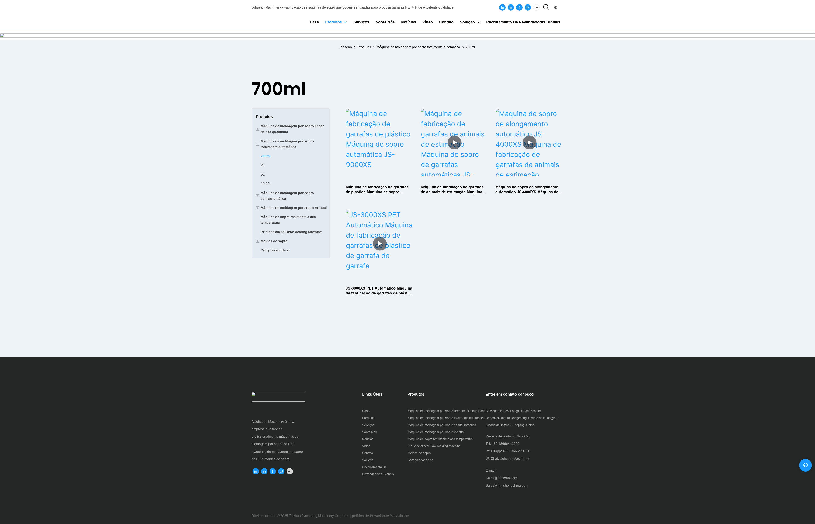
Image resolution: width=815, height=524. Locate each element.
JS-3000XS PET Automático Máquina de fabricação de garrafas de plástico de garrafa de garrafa (379, 291)
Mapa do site (399, 516)
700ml (470, 47)
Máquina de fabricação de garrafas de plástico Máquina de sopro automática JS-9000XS (377, 190)
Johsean (345, 47)
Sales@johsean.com (501, 478)
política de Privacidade (370, 516)
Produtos (364, 47)
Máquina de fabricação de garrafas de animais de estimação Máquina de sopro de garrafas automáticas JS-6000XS (454, 190)
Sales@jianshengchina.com (507, 485)
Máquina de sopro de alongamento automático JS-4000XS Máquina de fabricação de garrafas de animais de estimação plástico (528, 190)
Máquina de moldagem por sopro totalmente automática (418, 47)
